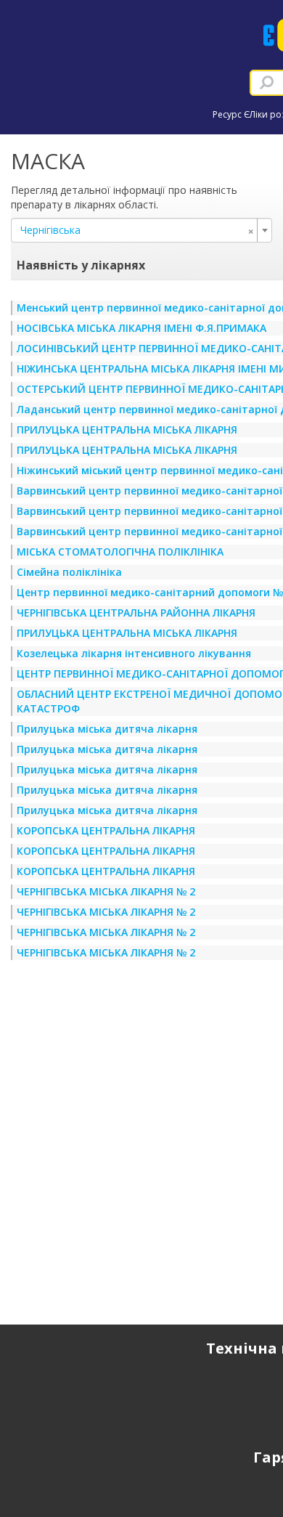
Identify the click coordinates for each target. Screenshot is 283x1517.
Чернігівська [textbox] (137, 230)
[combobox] (141, 230)
